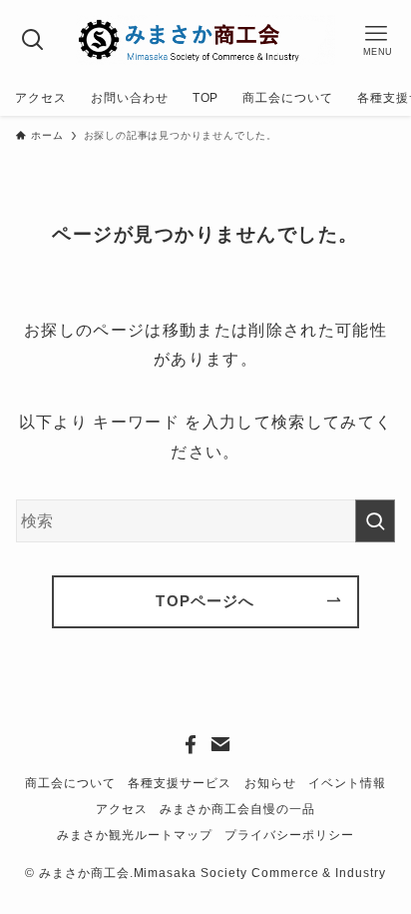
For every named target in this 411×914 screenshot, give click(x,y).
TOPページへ (205, 601)
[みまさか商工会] (206, 40)
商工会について (70, 783)
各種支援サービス (179, 783)
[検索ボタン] (33, 40)
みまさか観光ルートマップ (134, 835)
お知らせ (270, 783)
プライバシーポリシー (289, 835)
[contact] (220, 744)
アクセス (122, 809)
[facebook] (191, 744)
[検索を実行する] (375, 520)
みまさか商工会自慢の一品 (237, 809)
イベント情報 (347, 783)
